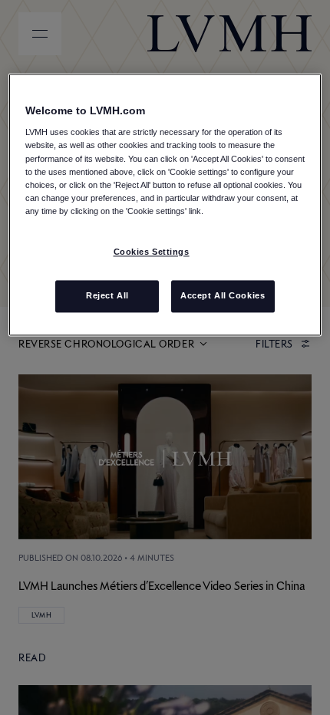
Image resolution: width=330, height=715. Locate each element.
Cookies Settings (152, 251)
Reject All (107, 295)
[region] (165, 204)
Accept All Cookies (222, 295)
